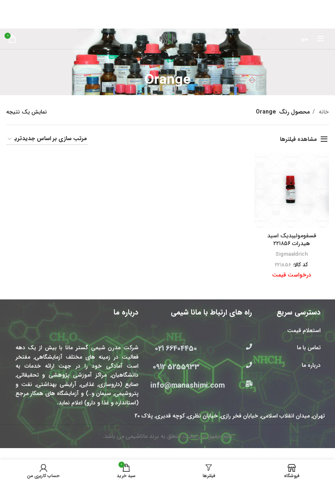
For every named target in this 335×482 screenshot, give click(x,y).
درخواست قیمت (291, 274)
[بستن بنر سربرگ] (10, 6)
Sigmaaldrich (291, 254)
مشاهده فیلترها (298, 139)
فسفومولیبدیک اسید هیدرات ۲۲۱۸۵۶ (291, 239)
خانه (323, 111)
